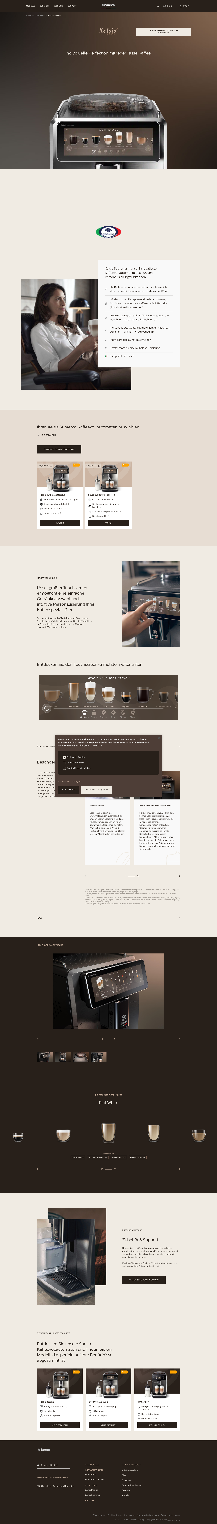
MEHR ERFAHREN (60, 1425)
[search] (159, 6)
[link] (31, 6)
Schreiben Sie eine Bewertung (59, 449)
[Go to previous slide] (39, 1169)
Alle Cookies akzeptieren (96, 790)
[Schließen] (159, 738)
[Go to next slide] (178, 876)
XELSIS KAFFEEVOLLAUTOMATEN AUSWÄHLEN (163, 32)
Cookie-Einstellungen (173, 1520)
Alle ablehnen (68, 790)
